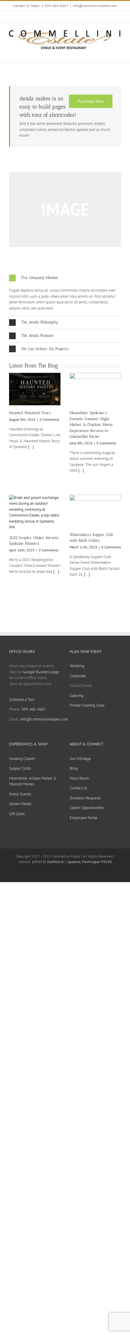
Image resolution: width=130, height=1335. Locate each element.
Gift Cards (16, 813)
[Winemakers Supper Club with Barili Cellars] (95, 511)
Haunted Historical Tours (29, 412)
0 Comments (49, 419)
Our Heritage (80, 758)
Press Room (79, 778)
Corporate (78, 675)
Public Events (20, 794)
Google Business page (41, 671)
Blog (74, 768)
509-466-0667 (33, 709)
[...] (30, 446)
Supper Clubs (20, 768)
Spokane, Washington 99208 (89, 861)
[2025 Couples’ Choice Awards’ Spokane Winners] (34, 512)
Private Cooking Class (87, 705)
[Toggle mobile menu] (118, 53)
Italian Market (20, 803)
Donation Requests (85, 798)
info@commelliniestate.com (95, 5)
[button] (65, 277)
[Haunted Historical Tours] (34, 389)
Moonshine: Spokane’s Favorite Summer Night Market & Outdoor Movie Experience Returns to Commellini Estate (91, 424)
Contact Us (78, 788)
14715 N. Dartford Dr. (49, 861)
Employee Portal (83, 817)
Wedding (77, 665)
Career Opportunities (87, 807)
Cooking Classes (22, 758)
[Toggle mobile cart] (107, 53)
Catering (76, 695)
